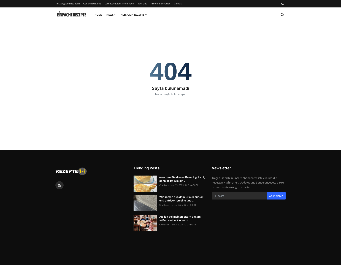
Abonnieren (276, 196)
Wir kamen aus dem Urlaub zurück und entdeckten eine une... (181, 198)
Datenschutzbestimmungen (119, 3)
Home (98, 14)
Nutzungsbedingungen (67, 3)
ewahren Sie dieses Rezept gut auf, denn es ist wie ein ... (182, 179)
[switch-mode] (283, 3)
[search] (282, 14)
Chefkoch (164, 185)
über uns (142, 3)
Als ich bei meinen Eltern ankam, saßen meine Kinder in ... (180, 218)
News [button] (110, 14)
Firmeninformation (160, 3)
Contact (178, 3)
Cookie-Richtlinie (92, 3)
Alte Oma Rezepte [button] (132, 14)
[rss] (59, 185)
